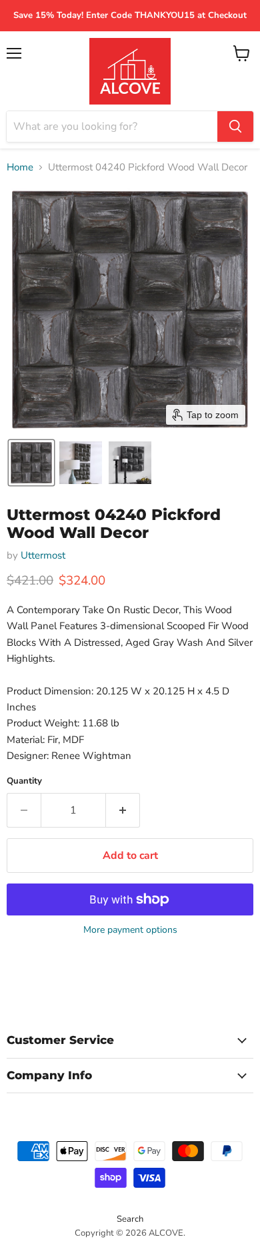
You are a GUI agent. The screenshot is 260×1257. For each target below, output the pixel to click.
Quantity (24, 781)
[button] (31, 462)
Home (20, 167)
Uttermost (43, 555)
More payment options (130, 930)
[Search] (235, 126)
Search (130, 1219)
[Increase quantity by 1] (123, 810)
